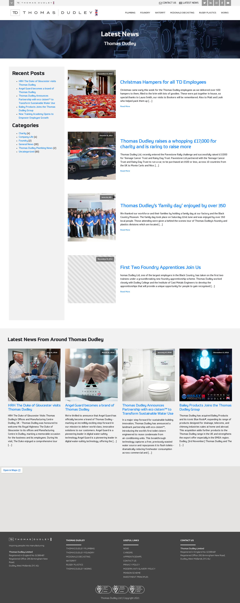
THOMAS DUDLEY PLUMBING (80, 549)
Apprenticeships (132, 557)
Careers (128, 553)
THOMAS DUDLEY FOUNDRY (80, 553)
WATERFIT (160, 13)
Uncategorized (26, 152)
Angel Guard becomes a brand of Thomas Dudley (89, 407)
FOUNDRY (145, 13)
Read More (125, 106)
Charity (22, 133)
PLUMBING (130, 13)
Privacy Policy (131, 565)
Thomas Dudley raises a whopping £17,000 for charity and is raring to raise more (168, 144)
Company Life (26, 137)
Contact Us (129, 561)
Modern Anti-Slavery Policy (139, 569)
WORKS (225, 13)
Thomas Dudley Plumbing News (36, 148)
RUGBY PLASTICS (207, 13)
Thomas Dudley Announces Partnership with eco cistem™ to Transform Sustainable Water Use (37, 99)
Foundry (23, 141)
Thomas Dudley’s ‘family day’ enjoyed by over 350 (173, 206)
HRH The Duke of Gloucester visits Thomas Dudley (34, 407)
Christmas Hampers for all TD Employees (163, 82)
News (126, 549)
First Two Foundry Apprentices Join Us (160, 267)
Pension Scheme (132, 573)
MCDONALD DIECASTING (182, 13)
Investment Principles (135, 577)
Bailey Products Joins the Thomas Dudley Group (205, 407)
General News (26, 144)
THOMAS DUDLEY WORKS (78, 569)
